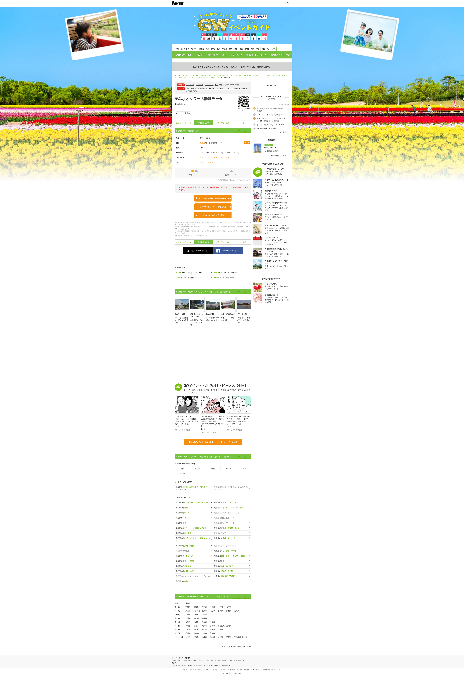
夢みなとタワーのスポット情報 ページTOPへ (236, 647)
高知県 (212, 633)
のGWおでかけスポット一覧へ (190, 272)
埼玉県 (212, 611)
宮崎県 (228, 637)
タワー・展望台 (184, 113)
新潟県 (204, 614)
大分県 (220, 637)
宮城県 (188, 607)
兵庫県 (204, 626)
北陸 (241, 49)
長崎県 (204, 637)
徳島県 (204, 633)
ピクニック (209, 84)
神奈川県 (197, 611)
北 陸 (177, 618)
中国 (258, 49)
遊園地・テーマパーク (280, 54)
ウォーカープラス (177, 660)
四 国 (177, 633)
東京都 (188, 611)
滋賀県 (228, 626)
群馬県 (220, 611)
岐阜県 (196, 622)
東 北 (177, 607)
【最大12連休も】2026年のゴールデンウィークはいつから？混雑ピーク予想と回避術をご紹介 (216, 89)
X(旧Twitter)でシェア (200, 250)
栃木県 (228, 611)
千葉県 (204, 611)
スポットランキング (257, 55)
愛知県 (188, 622)
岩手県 (204, 607)
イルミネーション (239, 660)
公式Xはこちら (205, 162)
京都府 (196, 626)
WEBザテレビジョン (199, 665)
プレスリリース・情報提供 (228, 670)
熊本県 (212, 637)
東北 (207, 49)
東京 (218, 49)
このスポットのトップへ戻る (213, 215)
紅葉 (231, 660)
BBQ (217, 84)
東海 (231, 49)
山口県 (182, 474)
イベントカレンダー (209, 54)
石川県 (188, 618)
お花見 (194, 660)
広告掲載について (249, 670)
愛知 (236, 49)
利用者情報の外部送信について (271, 670)
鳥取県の (192, 502)
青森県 (196, 607)
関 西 (177, 626)
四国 (263, 49)
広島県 (243, 468)
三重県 (204, 622)
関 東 (177, 611)
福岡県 (188, 637)
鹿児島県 (237, 637)
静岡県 (212, 622)
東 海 (177, 622)
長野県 (196, 614)
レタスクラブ (176, 665)
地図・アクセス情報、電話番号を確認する (214, 198)
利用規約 (185, 670)
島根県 (212, 468)
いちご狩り (187, 660)
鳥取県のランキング (193, 488)
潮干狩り (199, 84)
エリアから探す (185, 55)
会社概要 (258, 670)
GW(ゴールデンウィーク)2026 (185, 49)
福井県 (204, 618)
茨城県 (236, 611)
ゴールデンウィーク (203, 660)
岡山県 (228, 468)
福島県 (228, 607)
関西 (247, 49)
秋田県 (212, 607)
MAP (247, 142)
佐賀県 (196, 637)
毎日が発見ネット (227, 665)
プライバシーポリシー (196, 670)
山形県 (220, 607)
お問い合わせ (215, 670)
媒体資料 (239, 670)
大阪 (252, 49)
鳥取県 (178, 104)
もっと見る (283, 132)
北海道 (201, 49)
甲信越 (224, 49)
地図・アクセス (222, 123)
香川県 (188, 633)
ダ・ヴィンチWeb (187, 665)
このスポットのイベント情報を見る (212, 207)
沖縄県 (244, 637)
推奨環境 (206, 670)
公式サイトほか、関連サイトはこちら (214, 157)
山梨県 (188, 614)
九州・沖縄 (271, 49)
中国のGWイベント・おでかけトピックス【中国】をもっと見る (213, 442)
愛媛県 (196, 633)
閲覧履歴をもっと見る (279, 155)
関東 (213, 49)
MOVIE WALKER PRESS (213, 665)
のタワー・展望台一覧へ (226, 272)
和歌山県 (221, 626)
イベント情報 (241, 123)
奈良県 (212, 626)
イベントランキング (233, 55)
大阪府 (188, 626)
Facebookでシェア (230, 250)
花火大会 (213, 660)
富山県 (196, 618)
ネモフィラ (190, 84)
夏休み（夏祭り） (223, 660)
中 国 (177, 629)
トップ (183, 123)
